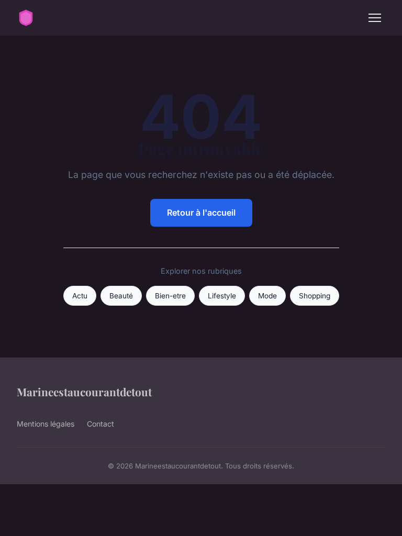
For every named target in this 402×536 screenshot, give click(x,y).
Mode (267, 296)
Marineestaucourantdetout (84, 391)
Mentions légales (45, 423)
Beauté (121, 296)
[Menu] (374, 17)
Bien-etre (170, 296)
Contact (100, 423)
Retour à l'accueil (201, 212)
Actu (79, 296)
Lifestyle (222, 296)
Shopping (314, 296)
